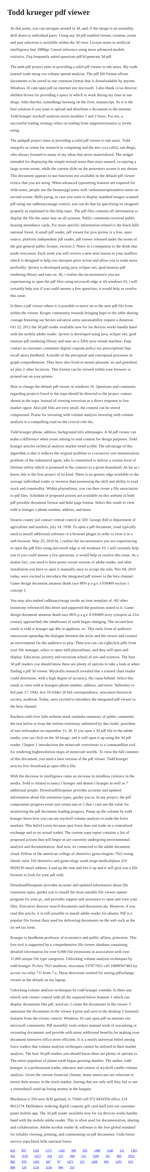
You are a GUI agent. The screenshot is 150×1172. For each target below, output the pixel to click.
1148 (110, 1150)
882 (12, 1161)
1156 (49, 1167)
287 (48, 1161)
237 (61, 1156)
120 (24, 1167)
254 (49, 1156)
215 (82, 1161)
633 (130, 1161)
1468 (94, 1161)
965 (119, 1156)
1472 (70, 1161)
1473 (37, 1156)
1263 (36, 1161)
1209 (96, 1156)
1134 (36, 1167)
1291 (118, 1161)
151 (122, 1150)
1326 (61, 1150)
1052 (131, 1156)
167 (107, 1156)
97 (58, 1161)
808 (12, 1167)
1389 (97, 1150)
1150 (25, 1156)
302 (12, 1156)
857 (24, 1150)
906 (60, 1167)
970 (24, 1161)
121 (83, 1156)
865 (106, 1161)
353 (72, 1167)
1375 (49, 1150)
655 (85, 1150)
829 (12, 1150)
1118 (36, 1150)
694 (72, 1156)
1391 (134, 1150)
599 (73, 1150)
